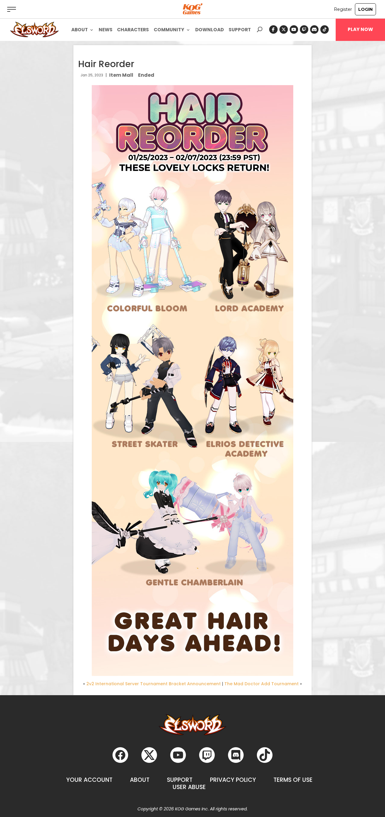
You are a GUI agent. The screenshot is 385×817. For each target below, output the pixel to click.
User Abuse (189, 787)
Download (209, 30)
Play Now (360, 29)
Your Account (89, 780)
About (139, 780)
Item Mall (121, 75)
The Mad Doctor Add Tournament (261, 684)
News (105, 30)
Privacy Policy (233, 780)
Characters (133, 30)
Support (240, 30)
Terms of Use (293, 780)
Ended (146, 75)
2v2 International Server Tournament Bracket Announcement (153, 684)
